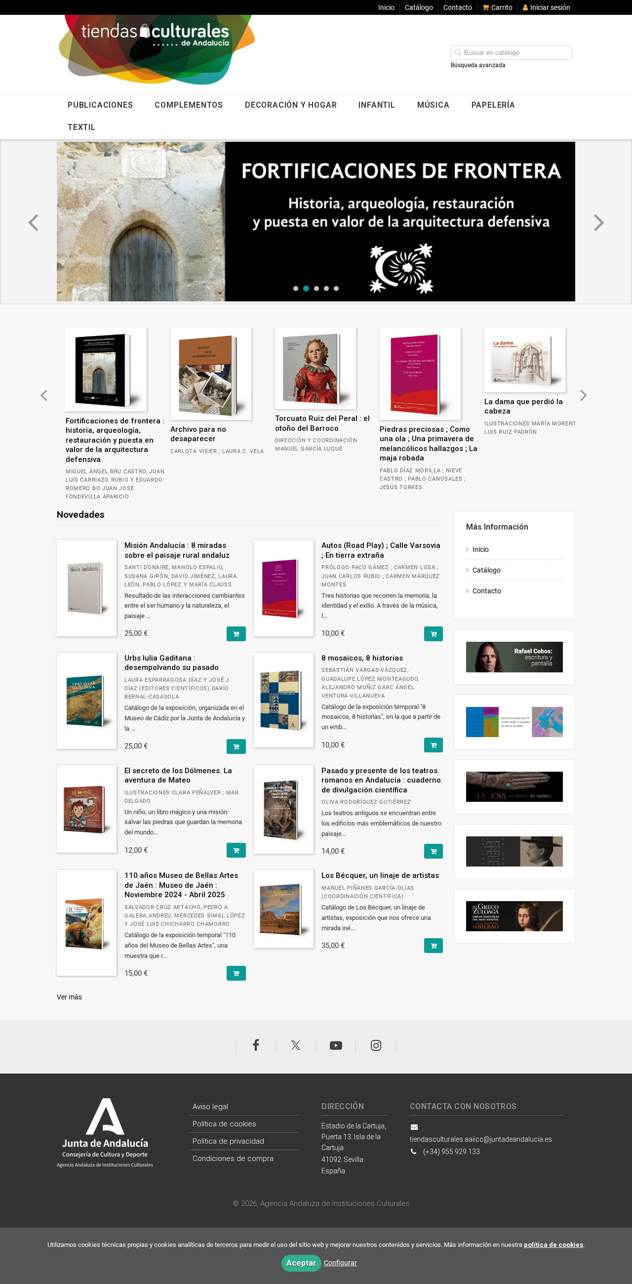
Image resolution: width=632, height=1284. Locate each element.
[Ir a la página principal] (185, 54)
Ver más (69, 997)
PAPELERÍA (493, 105)
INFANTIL (376, 105)
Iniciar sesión (550, 7)
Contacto (457, 7)
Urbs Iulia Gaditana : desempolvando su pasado (171, 663)
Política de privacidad (228, 1141)
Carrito (502, 7)
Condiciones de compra (233, 1158)
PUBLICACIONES (100, 105)
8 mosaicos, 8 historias (362, 658)
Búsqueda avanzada (478, 65)
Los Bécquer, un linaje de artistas (380, 875)
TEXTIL (82, 127)
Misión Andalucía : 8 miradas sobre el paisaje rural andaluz (177, 550)
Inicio (386, 7)
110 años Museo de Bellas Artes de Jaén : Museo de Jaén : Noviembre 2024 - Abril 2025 (181, 885)
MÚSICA (433, 105)
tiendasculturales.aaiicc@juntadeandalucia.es (481, 1139)
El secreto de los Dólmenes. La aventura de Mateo (178, 775)
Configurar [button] (340, 1263)
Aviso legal (210, 1106)
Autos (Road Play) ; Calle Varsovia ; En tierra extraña (380, 550)
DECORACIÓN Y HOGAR (291, 105)
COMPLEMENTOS (189, 105)
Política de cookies (224, 1123)
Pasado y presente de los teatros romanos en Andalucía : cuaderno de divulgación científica (381, 780)
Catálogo (419, 7)
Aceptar (301, 1263)
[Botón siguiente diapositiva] (599, 221)
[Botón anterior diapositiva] (33, 221)
